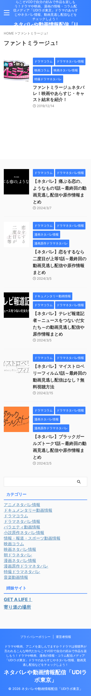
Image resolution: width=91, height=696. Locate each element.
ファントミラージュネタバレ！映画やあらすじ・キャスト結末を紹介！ (58, 93)
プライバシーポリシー (35, 637)
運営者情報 (63, 637)
